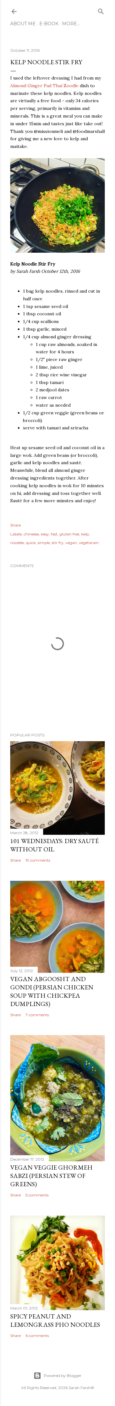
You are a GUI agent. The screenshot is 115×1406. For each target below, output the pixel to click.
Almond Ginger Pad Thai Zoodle (44, 85)
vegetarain (89, 542)
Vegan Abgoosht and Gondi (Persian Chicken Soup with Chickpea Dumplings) (51, 991)
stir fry (58, 542)
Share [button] (15, 525)
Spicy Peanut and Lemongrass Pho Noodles (55, 1320)
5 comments (37, 1195)
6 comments (37, 1335)
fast (54, 534)
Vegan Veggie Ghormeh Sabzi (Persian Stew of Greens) (51, 1175)
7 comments (37, 1014)
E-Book (48, 24)
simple (44, 542)
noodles (17, 542)
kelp (85, 534)
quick (31, 542)
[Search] (101, 10)
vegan (71, 542)
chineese (31, 534)
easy (45, 534)
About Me (23, 24)
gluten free (69, 534)
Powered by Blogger (62, 1375)
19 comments (38, 860)
